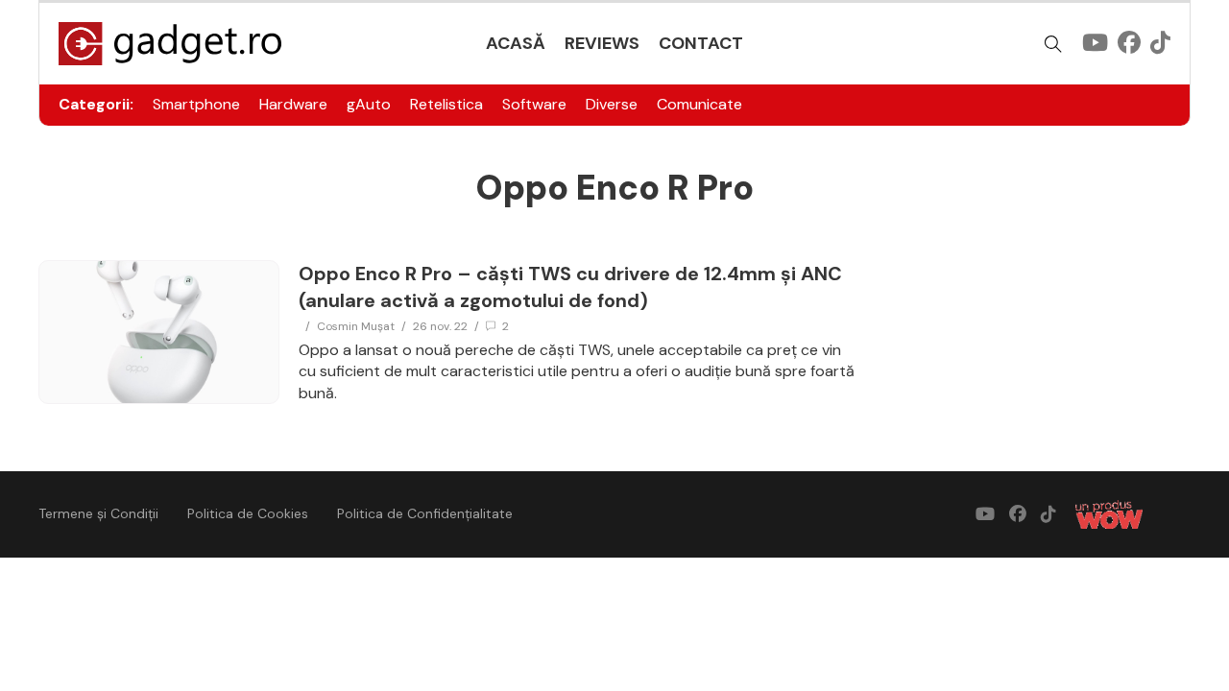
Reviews (602, 43)
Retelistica (446, 104)
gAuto (369, 104)
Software (534, 104)
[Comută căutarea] (1053, 44)
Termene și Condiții (98, 513)
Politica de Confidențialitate (425, 513)
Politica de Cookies (247, 513)
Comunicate (699, 104)
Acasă (515, 43)
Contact (701, 43)
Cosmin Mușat (356, 326)
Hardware (293, 104)
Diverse (612, 104)
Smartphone (196, 104)
